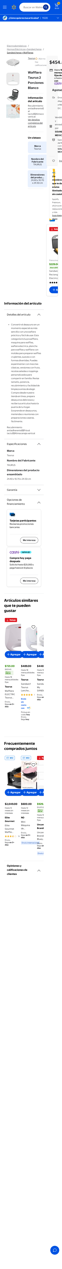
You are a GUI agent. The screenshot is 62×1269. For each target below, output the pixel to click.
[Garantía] (39, 490)
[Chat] (54, 1250)
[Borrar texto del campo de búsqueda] (41, 7)
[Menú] (5, 7)
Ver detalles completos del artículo (35, 123)
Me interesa (29, 540)
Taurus (31, 58)
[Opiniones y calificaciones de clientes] (39, 869)
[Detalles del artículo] (39, 314)
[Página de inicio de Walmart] (14, 7)
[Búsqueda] (46, 7)
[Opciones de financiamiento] (39, 501)
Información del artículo (23, 303)
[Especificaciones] (39, 444)
